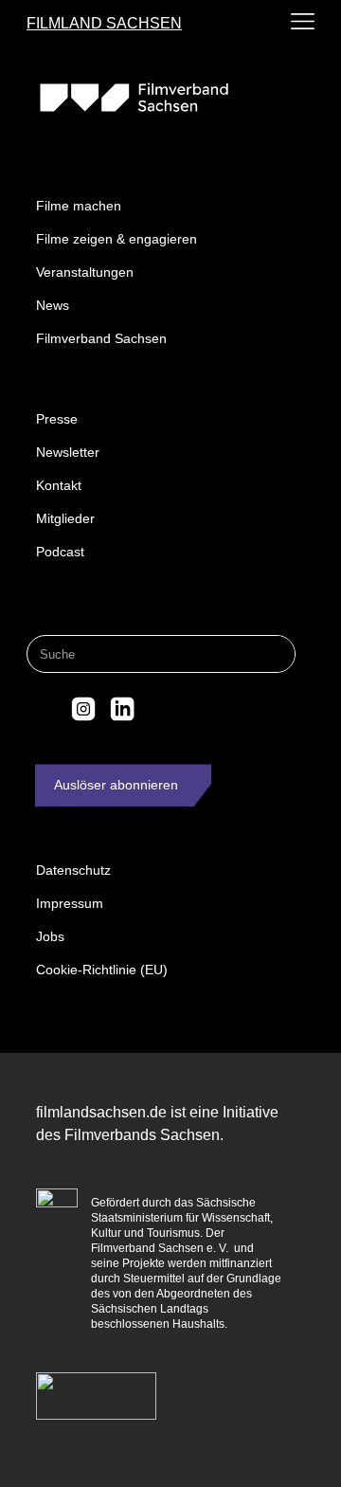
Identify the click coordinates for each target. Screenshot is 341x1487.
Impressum (69, 903)
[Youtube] (161, 709)
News (52, 305)
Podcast (60, 551)
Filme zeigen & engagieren (116, 238)
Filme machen (78, 205)
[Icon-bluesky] (44, 709)
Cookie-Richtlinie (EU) (102, 969)
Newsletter (67, 452)
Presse (57, 418)
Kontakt (58, 485)
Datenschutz (73, 870)
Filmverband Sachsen (101, 338)
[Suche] (276, 654)
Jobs (50, 936)
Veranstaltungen (85, 272)
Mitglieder (65, 518)
